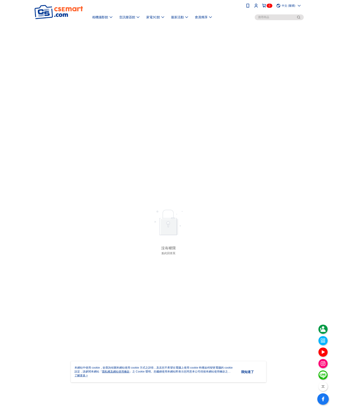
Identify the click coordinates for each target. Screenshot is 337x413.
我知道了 (247, 372)
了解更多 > (81, 375)
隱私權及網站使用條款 (116, 371)
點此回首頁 (168, 253)
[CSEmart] (58, 12)
